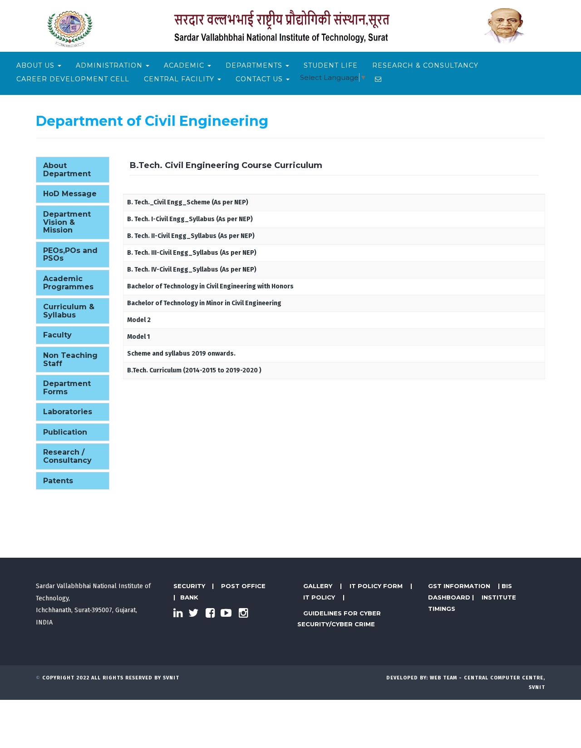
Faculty (57, 335)
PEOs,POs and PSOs (70, 254)
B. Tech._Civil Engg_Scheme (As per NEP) (187, 202)
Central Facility (180, 79)
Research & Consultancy (425, 65)
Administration (110, 65)
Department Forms (67, 387)
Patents (58, 480)
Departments (255, 65)
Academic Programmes (68, 282)
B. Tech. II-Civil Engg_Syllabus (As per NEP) (191, 236)
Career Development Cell (72, 79)
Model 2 (139, 320)
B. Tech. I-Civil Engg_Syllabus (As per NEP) (190, 219)
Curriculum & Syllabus (68, 310)
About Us (36, 65)
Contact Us (260, 79)
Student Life (331, 65)
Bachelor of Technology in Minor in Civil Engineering (204, 303)
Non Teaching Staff (70, 359)
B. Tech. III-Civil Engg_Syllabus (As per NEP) (191, 253)
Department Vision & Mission (67, 222)
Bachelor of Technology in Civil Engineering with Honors (210, 286)
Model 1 (138, 337)
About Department (67, 169)
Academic (185, 65)
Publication (65, 432)
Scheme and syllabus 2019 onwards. (181, 353)
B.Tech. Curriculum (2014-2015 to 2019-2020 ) (194, 370)
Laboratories (67, 411)
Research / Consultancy (67, 456)
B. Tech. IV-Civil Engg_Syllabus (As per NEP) (191, 269)
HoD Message (70, 193)
